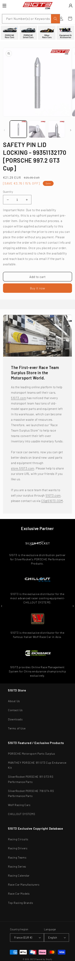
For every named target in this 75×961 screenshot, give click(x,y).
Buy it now (37, 288)
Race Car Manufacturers (23, 884)
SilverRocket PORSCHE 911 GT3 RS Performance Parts (30, 779)
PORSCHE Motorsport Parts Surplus (31, 753)
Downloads (15, 719)
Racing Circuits (18, 839)
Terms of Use (16, 728)
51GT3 (32, 959)
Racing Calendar (19, 875)
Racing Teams (17, 857)
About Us (14, 701)
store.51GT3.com (22, 468)
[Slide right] (70, 130)
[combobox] (31, 18)
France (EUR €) (23, 937)
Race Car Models (19, 893)
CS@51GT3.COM (52, 501)
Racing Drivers (17, 848)
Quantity (8, 191)
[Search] (55, 18)
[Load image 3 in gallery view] (56, 129)
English (52, 937)
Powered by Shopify (43, 959)
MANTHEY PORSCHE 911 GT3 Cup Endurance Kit (37, 765)
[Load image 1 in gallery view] (18, 129)
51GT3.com (18, 398)
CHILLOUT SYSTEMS (21, 814)
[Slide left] (4, 130)
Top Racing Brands (20, 902)
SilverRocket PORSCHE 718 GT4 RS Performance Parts (31, 793)
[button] (70, 18)
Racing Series (17, 866)
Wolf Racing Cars (19, 805)
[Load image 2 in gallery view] (37, 129)
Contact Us (15, 710)
